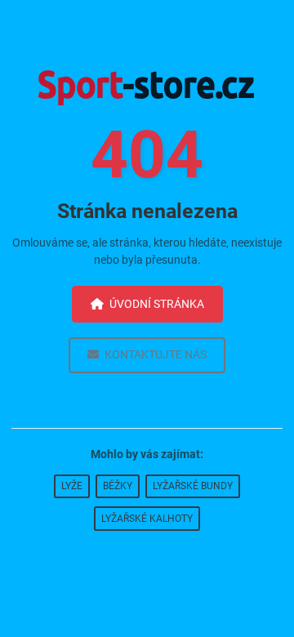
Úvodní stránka (156, 303)
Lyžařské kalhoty (147, 518)
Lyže (71, 486)
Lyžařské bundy (193, 486)
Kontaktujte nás (156, 354)
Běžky (117, 486)
